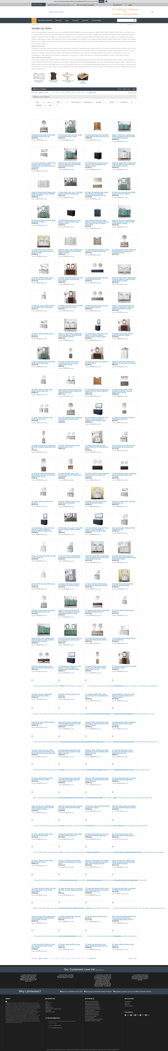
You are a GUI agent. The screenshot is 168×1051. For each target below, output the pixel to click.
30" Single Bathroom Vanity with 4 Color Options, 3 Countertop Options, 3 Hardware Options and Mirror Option (96, 335)
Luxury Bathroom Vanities (92, 1014)
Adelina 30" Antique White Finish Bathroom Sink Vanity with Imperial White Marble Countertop (70, 807)
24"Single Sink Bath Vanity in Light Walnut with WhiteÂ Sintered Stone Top (124, 889)
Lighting (85, 20)
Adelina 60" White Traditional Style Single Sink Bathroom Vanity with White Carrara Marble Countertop (96, 751)
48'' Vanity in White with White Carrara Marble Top (96, 917)
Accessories (96, 20)
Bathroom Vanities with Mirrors (94, 1019)
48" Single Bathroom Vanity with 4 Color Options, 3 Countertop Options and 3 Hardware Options (123, 695)
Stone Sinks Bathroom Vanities (83, 81)
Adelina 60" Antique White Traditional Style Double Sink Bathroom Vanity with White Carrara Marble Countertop (97, 557)
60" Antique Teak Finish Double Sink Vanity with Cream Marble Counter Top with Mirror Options (70, 279)
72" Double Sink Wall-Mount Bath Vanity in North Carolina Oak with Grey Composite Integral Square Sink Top (97, 890)
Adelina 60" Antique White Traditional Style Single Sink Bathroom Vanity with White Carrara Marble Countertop (43, 918)
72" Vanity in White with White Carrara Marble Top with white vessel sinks (42, 278)
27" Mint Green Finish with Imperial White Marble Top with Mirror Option (43, 362)
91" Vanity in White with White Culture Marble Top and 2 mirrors (69, 446)
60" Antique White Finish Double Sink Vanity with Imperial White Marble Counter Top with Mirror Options (124, 557)
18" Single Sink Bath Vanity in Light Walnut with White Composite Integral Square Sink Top (43, 447)
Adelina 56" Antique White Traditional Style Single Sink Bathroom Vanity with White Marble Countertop (70, 251)
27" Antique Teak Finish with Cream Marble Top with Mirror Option (124, 666)
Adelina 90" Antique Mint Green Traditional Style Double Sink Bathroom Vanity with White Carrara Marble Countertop (97, 862)
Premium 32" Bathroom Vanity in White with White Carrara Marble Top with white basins (70, 862)
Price (129, 89)
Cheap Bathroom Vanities (92, 1013)
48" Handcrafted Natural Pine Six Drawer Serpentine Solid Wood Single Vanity (96, 834)
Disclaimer (48, 1010)
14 (63, 92)
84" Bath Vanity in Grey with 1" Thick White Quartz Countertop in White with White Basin (70, 529)
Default (134, 89)
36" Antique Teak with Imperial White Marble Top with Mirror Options (41, 694)
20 (77, 92)
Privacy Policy (49, 1007)
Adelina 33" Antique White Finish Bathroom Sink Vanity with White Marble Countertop (124, 806)
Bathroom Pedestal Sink (68, 80)
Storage (75, 20)
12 (58, 92)
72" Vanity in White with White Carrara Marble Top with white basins (42, 834)
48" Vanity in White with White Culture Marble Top (42, 502)
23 (83, 92)
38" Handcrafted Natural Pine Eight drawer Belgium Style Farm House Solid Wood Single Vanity (97, 391)
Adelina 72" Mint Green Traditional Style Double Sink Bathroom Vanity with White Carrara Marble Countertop (123, 136)
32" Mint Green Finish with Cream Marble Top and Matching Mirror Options (70, 135)
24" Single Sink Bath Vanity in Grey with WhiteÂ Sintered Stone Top (123, 418)
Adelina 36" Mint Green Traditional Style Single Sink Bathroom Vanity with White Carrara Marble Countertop (42, 807)
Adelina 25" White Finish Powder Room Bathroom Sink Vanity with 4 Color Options (124, 362)
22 (81, 92)
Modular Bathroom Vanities (92, 1007)
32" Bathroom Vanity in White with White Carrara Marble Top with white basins (42, 306)
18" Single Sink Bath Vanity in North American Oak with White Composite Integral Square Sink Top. (95, 667)
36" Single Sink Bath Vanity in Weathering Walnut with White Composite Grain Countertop (124, 723)
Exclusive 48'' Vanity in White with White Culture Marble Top (42, 722)
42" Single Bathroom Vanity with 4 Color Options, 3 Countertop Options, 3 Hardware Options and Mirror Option (42, 529)
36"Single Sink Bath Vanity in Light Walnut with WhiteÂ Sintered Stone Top (43, 611)
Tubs (67, 20)
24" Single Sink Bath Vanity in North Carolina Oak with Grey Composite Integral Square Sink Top (68, 363)
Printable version (131, 24)
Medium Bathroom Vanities (92, 1004)
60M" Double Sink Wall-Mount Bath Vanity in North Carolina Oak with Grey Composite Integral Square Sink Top (124, 918)
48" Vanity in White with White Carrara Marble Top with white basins (69, 502)
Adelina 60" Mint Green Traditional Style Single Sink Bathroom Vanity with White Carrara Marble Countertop (123, 222)
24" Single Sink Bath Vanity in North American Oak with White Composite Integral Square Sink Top (122, 751)
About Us (47, 1004)
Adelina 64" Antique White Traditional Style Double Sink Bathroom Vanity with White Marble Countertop (43, 194)
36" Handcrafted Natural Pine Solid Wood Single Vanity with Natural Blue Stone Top (97, 135)
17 (70, 92)
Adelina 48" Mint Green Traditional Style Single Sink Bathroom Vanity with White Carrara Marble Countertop (69, 164)
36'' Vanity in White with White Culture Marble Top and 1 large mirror (42, 390)
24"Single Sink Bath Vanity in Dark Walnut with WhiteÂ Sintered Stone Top (70, 834)
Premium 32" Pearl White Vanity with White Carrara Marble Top (43, 556)
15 (65, 92)
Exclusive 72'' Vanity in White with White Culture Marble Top (123, 502)
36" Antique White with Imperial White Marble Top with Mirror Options (122, 584)
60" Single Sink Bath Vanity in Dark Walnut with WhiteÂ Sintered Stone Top (97, 611)
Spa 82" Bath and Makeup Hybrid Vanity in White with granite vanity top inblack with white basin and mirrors (70, 391)
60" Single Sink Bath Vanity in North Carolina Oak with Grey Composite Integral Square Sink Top (122, 391)
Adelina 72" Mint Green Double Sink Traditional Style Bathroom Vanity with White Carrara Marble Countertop (69, 612)
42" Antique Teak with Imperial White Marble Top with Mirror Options (122, 334)
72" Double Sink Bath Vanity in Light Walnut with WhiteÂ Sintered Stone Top (96, 639)
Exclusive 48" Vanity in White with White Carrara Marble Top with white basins (123, 446)
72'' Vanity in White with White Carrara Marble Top (42, 334)
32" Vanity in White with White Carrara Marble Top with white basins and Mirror (96, 584)
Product (124, 89)
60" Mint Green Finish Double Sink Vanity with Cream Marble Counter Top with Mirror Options (70, 640)
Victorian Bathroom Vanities (93, 1008)
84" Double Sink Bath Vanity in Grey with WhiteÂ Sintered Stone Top (96, 306)
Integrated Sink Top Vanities (92, 1020)
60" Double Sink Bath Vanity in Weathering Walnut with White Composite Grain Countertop (70, 419)
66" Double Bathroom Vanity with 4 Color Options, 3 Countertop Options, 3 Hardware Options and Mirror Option (96, 419)
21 (79, 92)
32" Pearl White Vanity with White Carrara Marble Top (43, 584)
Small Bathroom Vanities (91, 1003)
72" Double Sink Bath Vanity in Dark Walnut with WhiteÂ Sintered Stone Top (96, 945)
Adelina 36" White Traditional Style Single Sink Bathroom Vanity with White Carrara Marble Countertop (96, 779)
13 (61, 92)
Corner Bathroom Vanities (92, 1011)
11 (56, 92)
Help (46, 1001)
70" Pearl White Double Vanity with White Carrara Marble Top (123, 639)
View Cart (127, 1003)
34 (88, 92)
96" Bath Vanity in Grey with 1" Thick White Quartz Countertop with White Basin (70, 193)
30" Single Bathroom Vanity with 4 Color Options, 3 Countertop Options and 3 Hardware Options (96, 164)
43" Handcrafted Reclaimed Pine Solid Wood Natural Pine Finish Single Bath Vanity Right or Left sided (69, 779)
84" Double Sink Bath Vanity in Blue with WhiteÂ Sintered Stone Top (96, 278)
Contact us (48, 1003)
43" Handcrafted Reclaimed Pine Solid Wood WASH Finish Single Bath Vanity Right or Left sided (69, 751)
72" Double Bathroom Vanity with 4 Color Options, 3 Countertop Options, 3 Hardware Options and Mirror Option (96, 529)
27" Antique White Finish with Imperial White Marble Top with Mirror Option (69, 584)
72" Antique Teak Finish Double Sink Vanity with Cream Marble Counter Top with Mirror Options (43, 890)
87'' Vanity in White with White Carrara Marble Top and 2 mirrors (42, 418)
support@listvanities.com (66, 5)
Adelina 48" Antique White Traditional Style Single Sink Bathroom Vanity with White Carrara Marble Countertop (124, 164)
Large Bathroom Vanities (92, 1005)
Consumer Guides (50, 1011)
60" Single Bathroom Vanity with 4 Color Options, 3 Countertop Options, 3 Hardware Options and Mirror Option (69, 667)
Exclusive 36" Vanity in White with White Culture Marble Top (123, 528)
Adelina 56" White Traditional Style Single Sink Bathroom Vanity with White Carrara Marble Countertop (96, 723)
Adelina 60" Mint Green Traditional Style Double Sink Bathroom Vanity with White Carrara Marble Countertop (123, 862)
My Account (128, 1001)
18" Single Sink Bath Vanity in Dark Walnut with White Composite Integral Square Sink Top (70, 890)
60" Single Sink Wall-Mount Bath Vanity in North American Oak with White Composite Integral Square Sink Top (97, 194)
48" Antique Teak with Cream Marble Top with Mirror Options (96, 362)
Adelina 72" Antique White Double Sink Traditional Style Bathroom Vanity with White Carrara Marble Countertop (123, 307)
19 (74, 92)
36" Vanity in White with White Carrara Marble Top (69, 694)
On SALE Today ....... (38, 4)
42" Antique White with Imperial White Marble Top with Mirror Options (42, 778)
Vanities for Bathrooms (91, 1001)
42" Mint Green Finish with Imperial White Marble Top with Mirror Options (124, 193)
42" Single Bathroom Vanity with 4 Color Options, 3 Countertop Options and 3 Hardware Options (69, 222)
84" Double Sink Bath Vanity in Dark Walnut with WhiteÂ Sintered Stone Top (42, 666)
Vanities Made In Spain (90, 1016)
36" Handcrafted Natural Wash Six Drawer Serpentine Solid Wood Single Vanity (124, 778)
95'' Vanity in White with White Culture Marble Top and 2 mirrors (42, 861)
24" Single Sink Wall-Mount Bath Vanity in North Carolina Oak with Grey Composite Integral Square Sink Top (43, 475)
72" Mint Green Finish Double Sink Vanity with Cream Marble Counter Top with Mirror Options (43, 946)
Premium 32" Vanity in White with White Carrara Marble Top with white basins (69, 556)
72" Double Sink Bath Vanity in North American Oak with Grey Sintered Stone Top (96, 695)
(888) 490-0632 (52, 5)
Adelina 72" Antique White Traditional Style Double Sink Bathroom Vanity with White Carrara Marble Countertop (70, 335)
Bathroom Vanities (45, 20)
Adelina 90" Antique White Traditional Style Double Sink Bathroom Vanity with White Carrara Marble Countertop (124, 279)
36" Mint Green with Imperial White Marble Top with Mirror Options (43, 221)
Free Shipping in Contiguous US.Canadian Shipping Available (125, 11)
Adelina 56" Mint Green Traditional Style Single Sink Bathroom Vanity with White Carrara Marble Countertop (69, 723)
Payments (47, 1005)
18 (72, 92)
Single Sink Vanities (53, 80)
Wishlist (127, 1004)
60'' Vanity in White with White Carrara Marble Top (69, 945)
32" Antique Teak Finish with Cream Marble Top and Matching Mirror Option (70, 306)
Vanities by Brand (89, 1017)
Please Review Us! (100, 970)
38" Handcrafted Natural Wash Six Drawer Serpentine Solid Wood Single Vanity (97, 250)
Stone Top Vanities (90, 1010)
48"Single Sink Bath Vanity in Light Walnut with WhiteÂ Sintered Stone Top (43, 135)
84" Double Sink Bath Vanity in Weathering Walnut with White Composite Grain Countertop (97, 475)
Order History (129, 1005)
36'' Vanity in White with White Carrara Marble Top (123, 611)
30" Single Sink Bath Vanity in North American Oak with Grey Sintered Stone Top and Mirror (69, 475)
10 (54, 92)
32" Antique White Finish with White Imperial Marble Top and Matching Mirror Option (96, 447)
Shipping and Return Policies (53, 1008)
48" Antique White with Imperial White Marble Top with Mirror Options (95, 502)
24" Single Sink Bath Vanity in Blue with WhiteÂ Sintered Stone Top (69, 917)
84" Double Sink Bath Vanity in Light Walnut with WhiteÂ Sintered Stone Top (123, 834)
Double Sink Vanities (39, 80)
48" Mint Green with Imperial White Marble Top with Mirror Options (97, 806)
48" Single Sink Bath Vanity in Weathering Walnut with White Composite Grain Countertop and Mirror (124, 251)
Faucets (59, 20)
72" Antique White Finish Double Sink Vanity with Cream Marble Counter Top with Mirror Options (42, 251)
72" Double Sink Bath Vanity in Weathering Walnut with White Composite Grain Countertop (124, 475)
